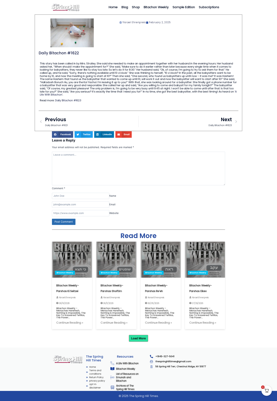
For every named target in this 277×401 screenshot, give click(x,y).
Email (112, 204)
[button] (62, 134)
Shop (136, 7)
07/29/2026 (197, 303)
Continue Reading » (69, 322)
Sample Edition (184, 7)
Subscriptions (209, 7)
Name (112, 195)
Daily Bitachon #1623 (68, 100)
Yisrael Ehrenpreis (66, 297)
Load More (138, 338)
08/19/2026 (64, 303)
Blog (124, 7)
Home (113, 7)
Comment (58, 188)
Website (114, 213)
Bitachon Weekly (156, 7)
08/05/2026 (153, 303)
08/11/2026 (108, 303)
